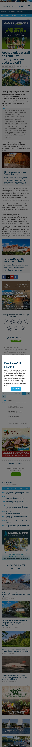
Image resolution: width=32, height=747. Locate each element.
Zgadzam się (16, 388)
